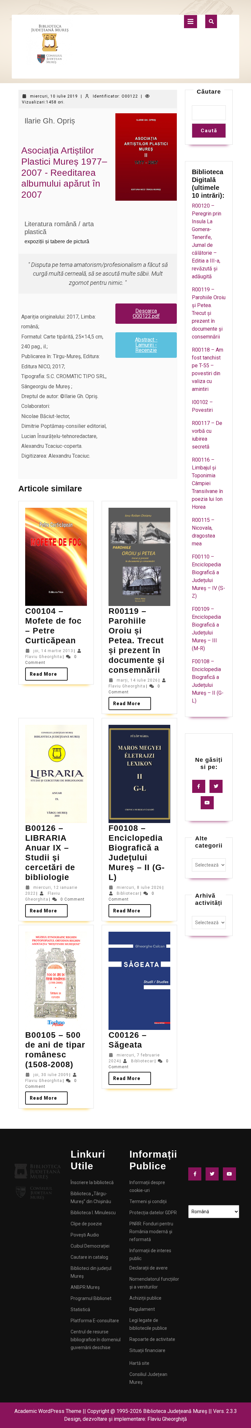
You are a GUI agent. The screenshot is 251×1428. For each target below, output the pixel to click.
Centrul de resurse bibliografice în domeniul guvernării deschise (96, 1339)
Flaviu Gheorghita (43, 656)
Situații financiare (147, 1350)
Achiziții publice (145, 1298)
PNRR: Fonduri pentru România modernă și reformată (151, 1231)
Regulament (142, 1309)
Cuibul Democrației (90, 1246)
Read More (49, 672)
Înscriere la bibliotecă (92, 1182)
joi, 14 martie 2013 (53, 651)
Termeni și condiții (148, 1201)
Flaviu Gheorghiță (167, 1419)
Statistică (80, 1309)
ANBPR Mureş (85, 1287)
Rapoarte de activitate (152, 1339)
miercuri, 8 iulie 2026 (139, 887)
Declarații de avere (148, 1268)
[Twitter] (217, 786)
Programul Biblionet (91, 1298)
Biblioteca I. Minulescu (93, 1212)
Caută (209, 131)
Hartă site (139, 1363)
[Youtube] (209, 802)
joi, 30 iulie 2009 (51, 1074)
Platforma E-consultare (95, 1320)
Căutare (209, 91)
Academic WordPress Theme (47, 1411)
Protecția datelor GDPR (153, 1212)
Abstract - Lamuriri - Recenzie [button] (146, 345)
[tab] (190, 21)
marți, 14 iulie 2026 (137, 680)
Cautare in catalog (89, 1257)
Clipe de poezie (86, 1223)
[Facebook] (200, 786)
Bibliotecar (128, 893)
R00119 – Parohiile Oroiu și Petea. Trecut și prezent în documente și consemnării (137, 640)
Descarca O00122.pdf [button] (146, 313)
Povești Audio (85, 1234)
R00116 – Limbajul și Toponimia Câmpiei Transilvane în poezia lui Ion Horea (207, 483)
